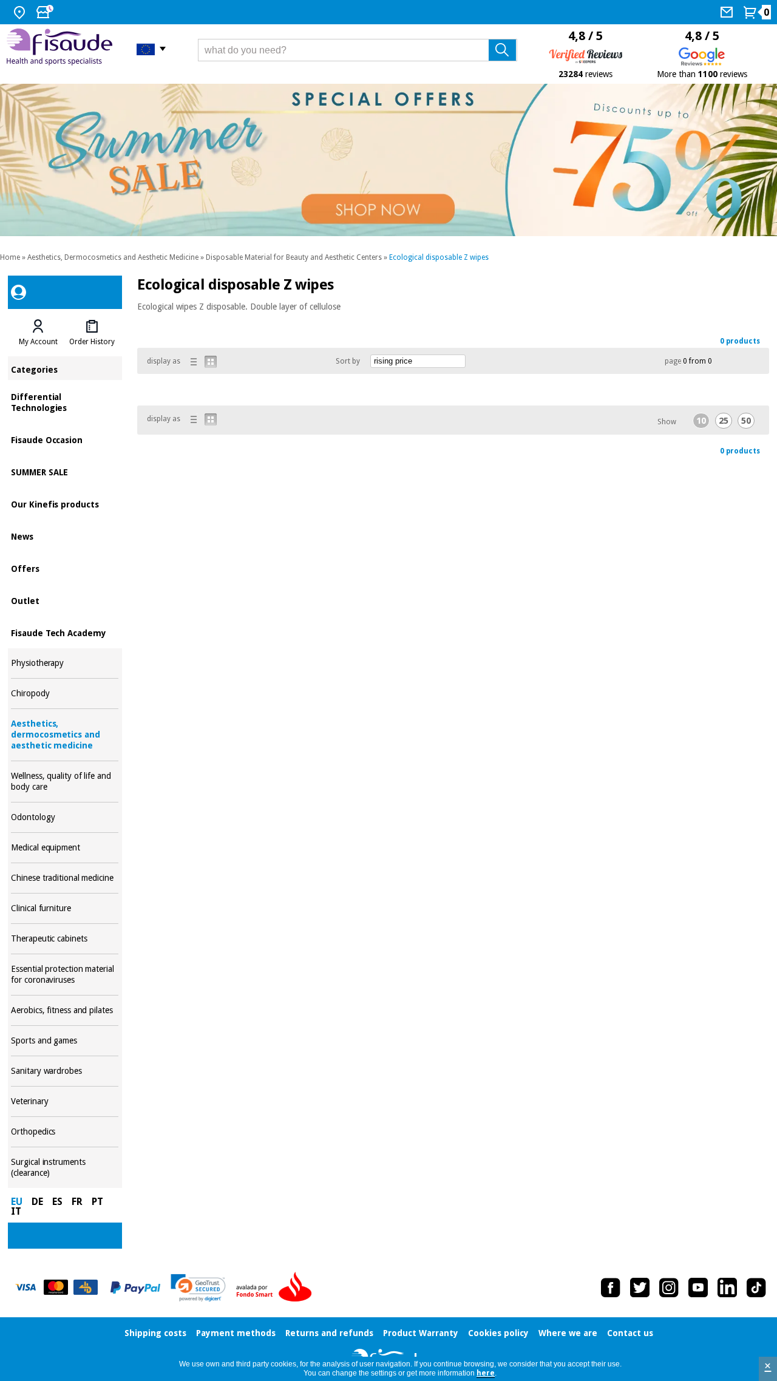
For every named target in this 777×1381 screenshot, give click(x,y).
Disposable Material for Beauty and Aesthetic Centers (294, 257)
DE (37, 1201)
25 (723, 421)
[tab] (37, 332)
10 (701, 421)
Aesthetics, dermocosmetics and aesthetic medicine (64, 735)
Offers (64, 568)
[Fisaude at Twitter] (640, 1287)
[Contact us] (728, 12)
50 (746, 421)
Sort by (348, 361)
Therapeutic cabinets (64, 939)
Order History (92, 342)
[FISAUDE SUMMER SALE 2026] (388, 160)
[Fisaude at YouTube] (698, 1287)
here (486, 1373)
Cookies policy (498, 1333)
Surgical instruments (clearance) (64, 1167)
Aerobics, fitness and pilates (64, 1010)
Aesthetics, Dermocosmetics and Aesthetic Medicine (112, 257)
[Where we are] (21, 12)
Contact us (630, 1333)
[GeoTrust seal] (198, 1288)
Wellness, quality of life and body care (64, 781)
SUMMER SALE (64, 471)
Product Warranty (420, 1333)
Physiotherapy (64, 663)
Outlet (64, 600)
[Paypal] (135, 1287)
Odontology (64, 817)
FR (77, 1201)
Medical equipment (64, 848)
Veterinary (64, 1101)
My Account (38, 342)
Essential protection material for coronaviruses (64, 974)
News (64, 536)
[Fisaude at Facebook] (610, 1287)
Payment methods (236, 1333)
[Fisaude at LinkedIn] (727, 1287)
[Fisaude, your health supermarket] (62, 48)
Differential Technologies (64, 401)
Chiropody (64, 693)
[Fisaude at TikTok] (756, 1287)
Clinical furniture (64, 908)
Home (10, 257)
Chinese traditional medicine (64, 878)
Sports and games (64, 1041)
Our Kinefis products (64, 503)
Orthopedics (64, 1132)
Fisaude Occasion (64, 439)
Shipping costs (155, 1333)
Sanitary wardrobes (64, 1071)
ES (57, 1201)
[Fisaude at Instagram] (669, 1287)
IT (16, 1211)
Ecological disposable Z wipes (439, 257)
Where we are (567, 1333)
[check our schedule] (46, 12)
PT (97, 1201)
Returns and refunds (329, 1333)
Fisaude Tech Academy (64, 632)
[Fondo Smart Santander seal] (276, 1287)
